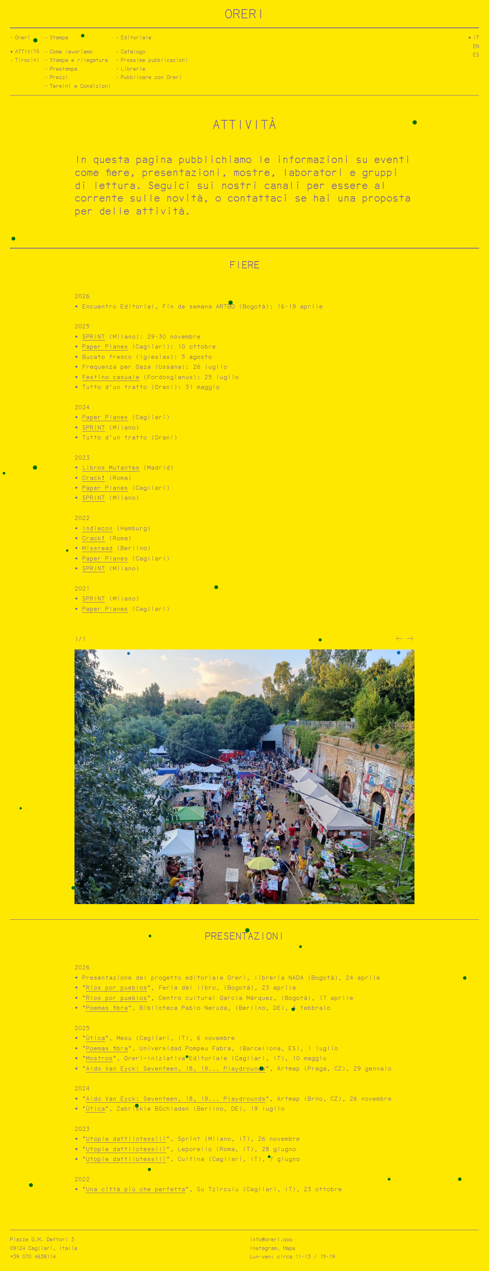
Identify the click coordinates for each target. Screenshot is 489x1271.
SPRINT (93, 336)
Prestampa (63, 68)
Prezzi (59, 77)
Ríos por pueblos (116, 987)
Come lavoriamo (71, 51)
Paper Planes (105, 346)
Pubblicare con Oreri (151, 77)
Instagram (263, 1248)
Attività (27, 51)
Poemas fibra (107, 1007)
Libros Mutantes (110, 467)
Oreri (22, 37)
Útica (95, 1038)
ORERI (245, 13)
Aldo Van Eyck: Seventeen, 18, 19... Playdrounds (176, 1068)
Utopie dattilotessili (126, 1138)
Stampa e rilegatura (79, 60)
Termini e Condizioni (80, 85)
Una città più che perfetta (135, 1189)
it (476, 37)
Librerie (133, 68)
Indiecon (97, 528)
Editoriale (136, 37)
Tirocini (27, 60)
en (476, 46)
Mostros (99, 1058)
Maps (289, 1248)
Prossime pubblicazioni (154, 60)
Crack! (93, 477)
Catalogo (133, 51)
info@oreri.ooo (270, 1239)
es (476, 54)
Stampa (59, 37)
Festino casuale (110, 377)
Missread (97, 548)
